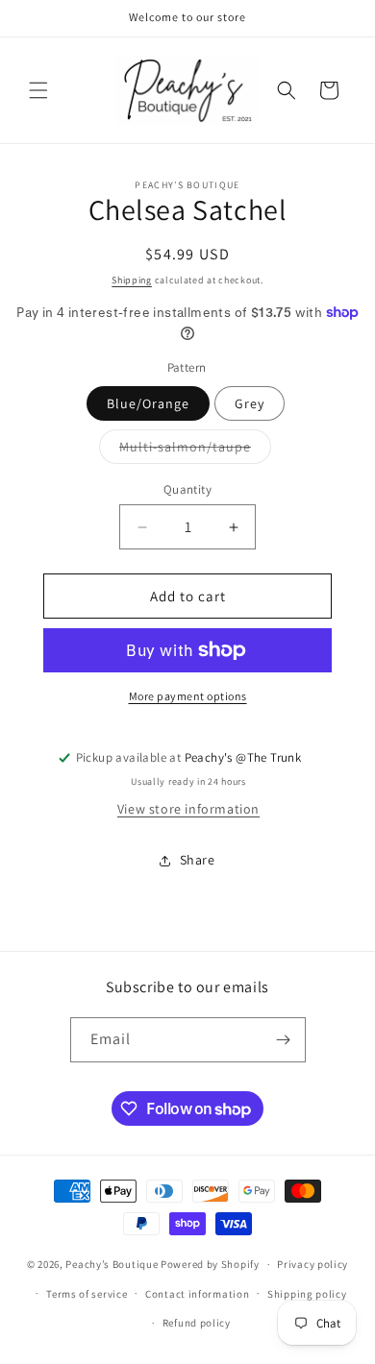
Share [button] (197, 859)
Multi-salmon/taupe (195, 450)
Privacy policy (312, 1264)
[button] (38, 90)
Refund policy (196, 1322)
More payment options (188, 696)
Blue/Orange (148, 403)
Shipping (132, 280)
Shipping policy (307, 1294)
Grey (249, 403)
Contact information (197, 1294)
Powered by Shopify (210, 1264)
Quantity (187, 489)
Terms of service (86, 1294)
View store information (188, 808)
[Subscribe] (283, 1039)
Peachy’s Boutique (111, 1264)
